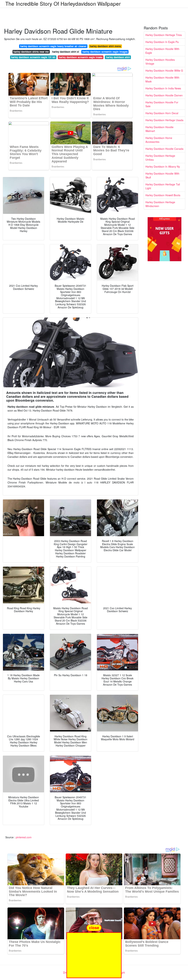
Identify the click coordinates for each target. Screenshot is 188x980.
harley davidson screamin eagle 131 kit (33, 57)
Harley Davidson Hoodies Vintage (160, 61)
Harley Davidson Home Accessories (158, 140)
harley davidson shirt (118, 57)
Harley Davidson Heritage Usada (164, 120)
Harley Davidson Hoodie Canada (164, 149)
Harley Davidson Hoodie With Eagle (162, 51)
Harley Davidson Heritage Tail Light (162, 186)
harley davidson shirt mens (105, 46)
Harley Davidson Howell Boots (162, 195)
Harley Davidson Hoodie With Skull (162, 175)
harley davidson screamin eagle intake (80, 57)
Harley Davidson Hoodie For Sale (161, 104)
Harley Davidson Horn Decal (161, 113)
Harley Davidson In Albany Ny (162, 166)
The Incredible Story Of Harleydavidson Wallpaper (63, 3)
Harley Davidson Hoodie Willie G (164, 70)
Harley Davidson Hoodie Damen (164, 95)
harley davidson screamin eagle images (105, 51)
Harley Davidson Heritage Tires (163, 35)
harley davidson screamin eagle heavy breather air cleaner (53, 46)
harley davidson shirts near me (31, 51)
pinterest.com (24, 837)
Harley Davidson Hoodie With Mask (162, 79)
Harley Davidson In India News (163, 88)
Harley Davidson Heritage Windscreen (160, 204)
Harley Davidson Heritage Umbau (160, 157)
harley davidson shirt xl (65, 51)
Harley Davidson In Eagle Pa (162, 42)
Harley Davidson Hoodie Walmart (159, 129)
